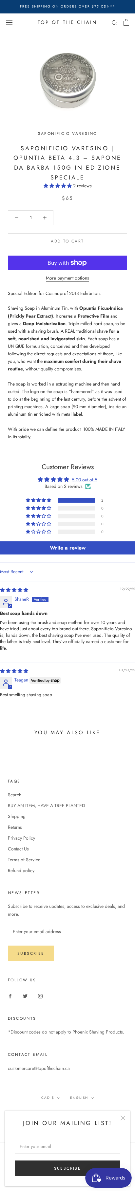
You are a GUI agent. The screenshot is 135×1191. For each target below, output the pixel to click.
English (79, 1097)
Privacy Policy (21, 838)
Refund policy (21, 870)
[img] (14, 590)
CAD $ (47, 1097)
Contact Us (18, 849)
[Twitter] (25, 995)
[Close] (122, 1118)
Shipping (17, 816)
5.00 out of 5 (84, 479)
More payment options (67, 278)
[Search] (115, 22)
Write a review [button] (68, 548)
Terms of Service (24, 859)
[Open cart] (126, 22)
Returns (15, 827)
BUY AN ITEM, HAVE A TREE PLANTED (46, 805)
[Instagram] (40, 995)
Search (14, 794)
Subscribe (67, 1168)
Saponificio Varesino (67, 133)
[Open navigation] (9, 22)
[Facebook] (10, 995)
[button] (58, 185)
